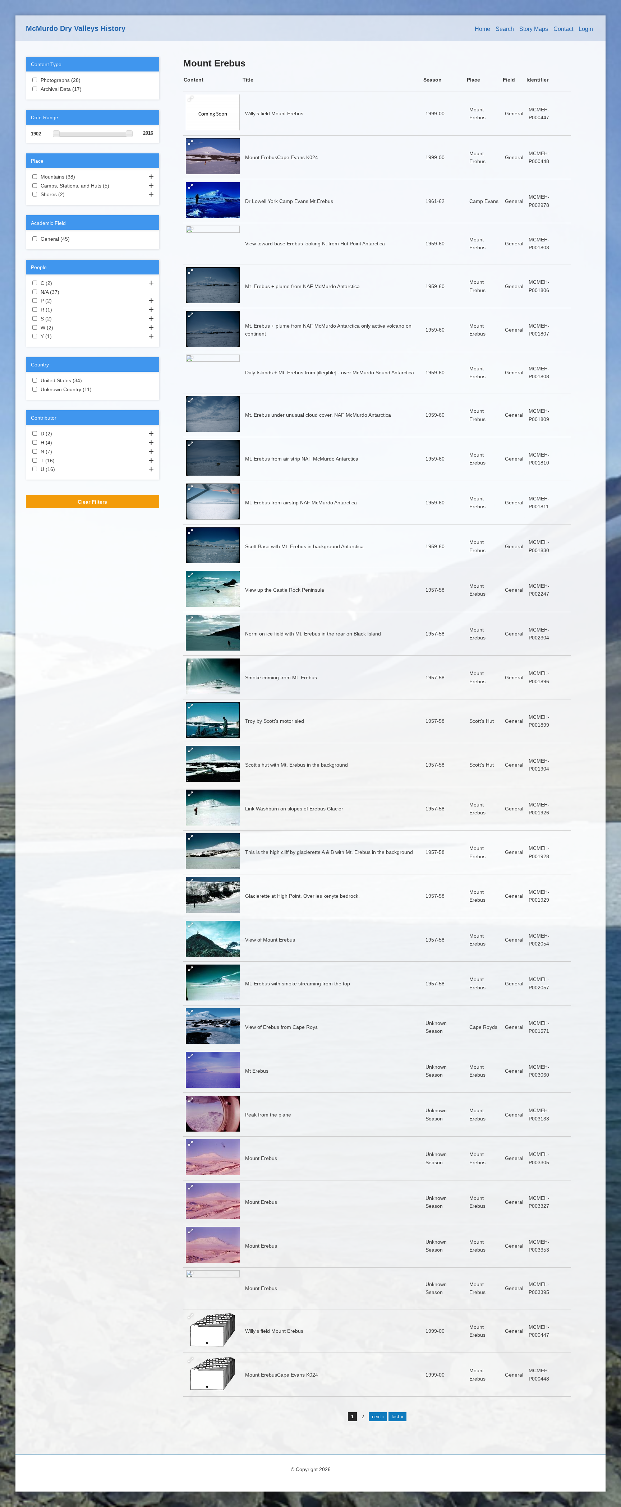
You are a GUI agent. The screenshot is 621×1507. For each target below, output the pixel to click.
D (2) (61, 433)
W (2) (62, 327)
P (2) (60, 301)
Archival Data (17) (89, 89)
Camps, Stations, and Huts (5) (92, 186)
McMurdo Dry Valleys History (75, 28)
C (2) (61, 283)
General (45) (77, 239)
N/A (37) (66, 292)
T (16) (62, 460)
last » (397, 1416)
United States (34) (89, 380)
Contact (563, 29)
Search (505, 29)
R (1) (61, 310)
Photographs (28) (88, 80)
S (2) (60, 319)
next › (378, 1416)
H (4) (61, 442)
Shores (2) (73, 194)
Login (586, 29)
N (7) (61, 451)
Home (482, 29)
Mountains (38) (82, 177)
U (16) (62, 469)
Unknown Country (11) (92, 390)
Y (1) (60, 336)
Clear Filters (92, 502)
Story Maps (533, 29)
